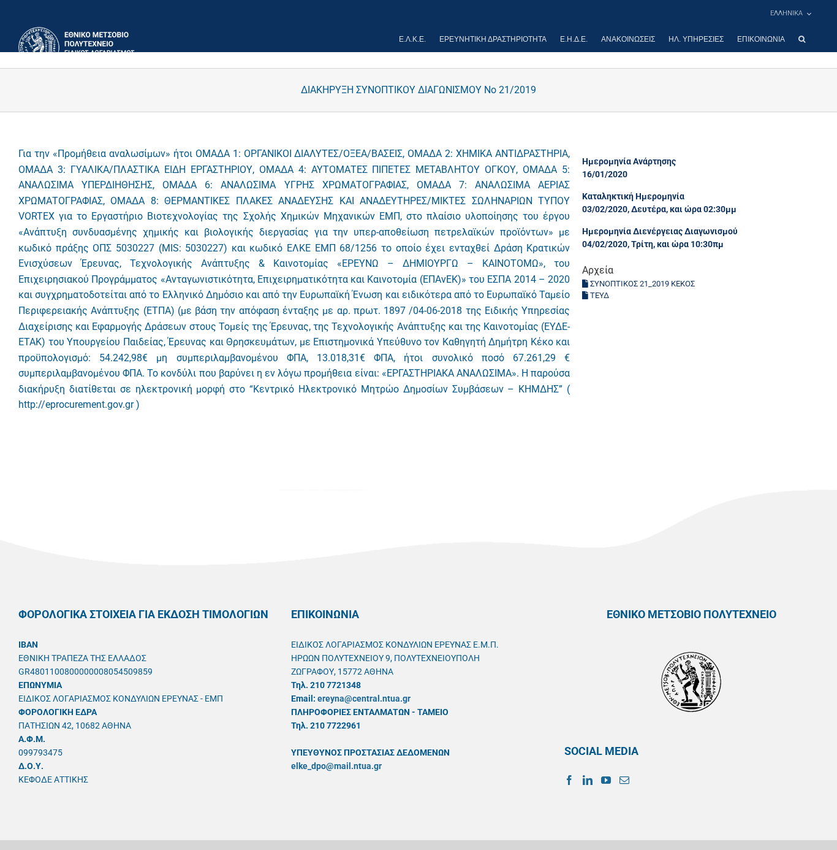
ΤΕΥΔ (598, 295)
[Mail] (624, 780)
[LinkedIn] (588, 780)
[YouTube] (606, 780)
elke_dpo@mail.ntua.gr (336, 766)
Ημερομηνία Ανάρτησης (629, 161)
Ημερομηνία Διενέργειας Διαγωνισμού (660, 231)
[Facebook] (569, 780)
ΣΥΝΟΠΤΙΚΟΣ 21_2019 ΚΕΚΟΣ (641, 283)
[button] (801, 39)
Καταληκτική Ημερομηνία (633, 196)
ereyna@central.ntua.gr (364, 698)
